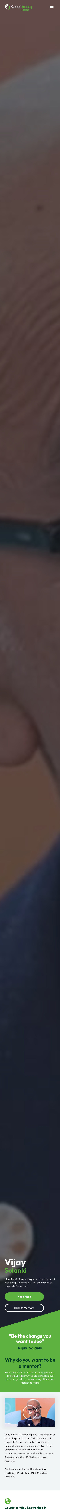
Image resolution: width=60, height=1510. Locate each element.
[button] (30, 1412)
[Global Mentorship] (18, 7)
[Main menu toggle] (52, 8)
